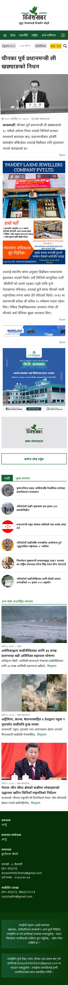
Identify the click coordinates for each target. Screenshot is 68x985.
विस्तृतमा (51, 666)
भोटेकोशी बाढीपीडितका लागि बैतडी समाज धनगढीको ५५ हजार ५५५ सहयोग (39, 580)
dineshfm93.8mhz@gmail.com (37, 964)
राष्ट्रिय (35, 36)
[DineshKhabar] (34, 13)
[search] (65, 45)
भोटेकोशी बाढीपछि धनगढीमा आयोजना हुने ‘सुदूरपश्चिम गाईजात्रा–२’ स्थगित (39, 544)
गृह (5, 36)
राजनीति (23, 36)
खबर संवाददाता (34, 441)
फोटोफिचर (41, 46)
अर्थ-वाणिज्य (49, 36)
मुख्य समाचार (23, 479)
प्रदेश (12, 36)
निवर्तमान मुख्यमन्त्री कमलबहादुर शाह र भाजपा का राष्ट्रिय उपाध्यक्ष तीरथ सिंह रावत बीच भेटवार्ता (41, 562)
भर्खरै (7, 479)
